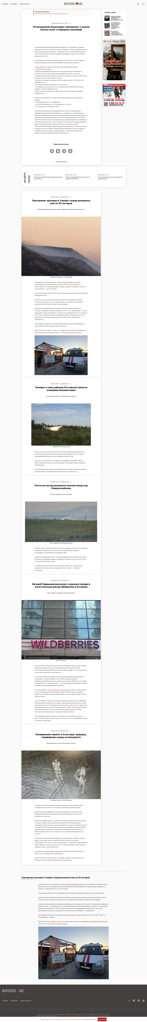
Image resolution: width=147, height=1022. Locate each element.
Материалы (13, 4)
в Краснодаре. (46, 720)
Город (66, 23)
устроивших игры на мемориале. (53, 853)
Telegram (65, 860)
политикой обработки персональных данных (71, 1019)
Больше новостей (61, 161)
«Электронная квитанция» (66, 126)
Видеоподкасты (25, 4)
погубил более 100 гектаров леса (45, 332)
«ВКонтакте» (58, 860)
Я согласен (102, 1019)
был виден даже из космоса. (72, 332)
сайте (39, 69)
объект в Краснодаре (73, 707)
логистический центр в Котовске (60, 690)
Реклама (5, 4)
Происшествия (64, 197)
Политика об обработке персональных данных (95, 1015)
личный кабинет (40, 67)
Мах (70, 860)
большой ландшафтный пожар (70, 282)
